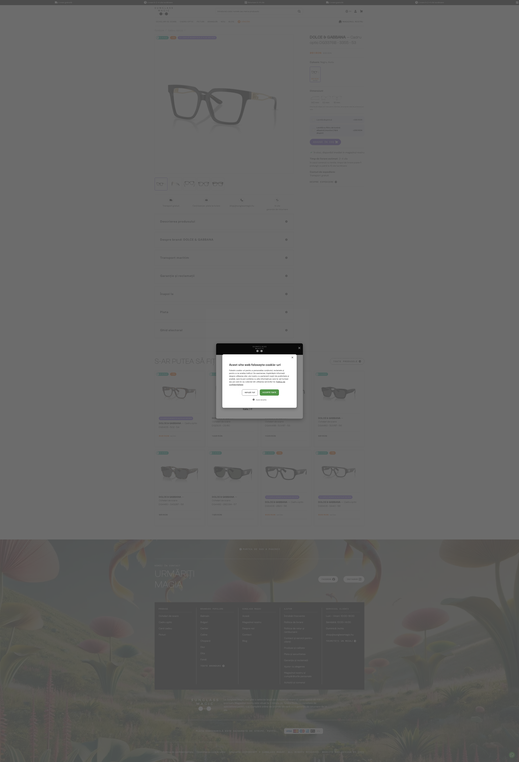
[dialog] (259, 381)
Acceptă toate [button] (269, 392)
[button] (259, 399)
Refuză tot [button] (250, 392)
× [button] (292, 357)
